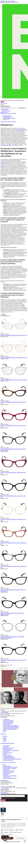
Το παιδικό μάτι (6, 773)
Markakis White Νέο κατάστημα (10, 767)
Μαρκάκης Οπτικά (7, 115)
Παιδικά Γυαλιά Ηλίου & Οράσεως (11, 727)
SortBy (2, 315)
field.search (3, 108)
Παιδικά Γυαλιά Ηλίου (8, 723)
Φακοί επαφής (6, 769)
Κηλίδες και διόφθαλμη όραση (10, 778)
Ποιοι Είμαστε (6, 745)
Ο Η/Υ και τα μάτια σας (8, 772)
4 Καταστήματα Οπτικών (8, 748)
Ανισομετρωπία (6, 776)
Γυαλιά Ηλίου (6, 719)
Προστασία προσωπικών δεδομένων (11, 750)
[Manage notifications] (25, 841)
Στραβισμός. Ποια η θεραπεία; (9, 775)
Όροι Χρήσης (6, 751)
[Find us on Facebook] (3, 803)
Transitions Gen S (7, 766)
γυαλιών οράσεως (20, 129)
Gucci (4, 737)
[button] (1, 337)
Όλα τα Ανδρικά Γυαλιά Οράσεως (10, 725)
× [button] (26, 818)
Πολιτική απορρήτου (7, 752)
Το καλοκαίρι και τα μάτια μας (9, 768)
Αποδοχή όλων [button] (7, 838)
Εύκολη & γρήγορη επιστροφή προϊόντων (12, 758)
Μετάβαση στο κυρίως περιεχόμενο (8, 113)
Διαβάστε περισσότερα (18, 827)
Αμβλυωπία (5, 774)
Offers (4, 730)
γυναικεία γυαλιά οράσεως (6, 145)
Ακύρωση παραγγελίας (8, 760)
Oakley (4, 738)
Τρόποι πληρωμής (7, 755)
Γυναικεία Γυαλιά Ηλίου (8, 720)
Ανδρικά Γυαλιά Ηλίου (8, 721)
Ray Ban (5, 736)
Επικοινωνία (6, 746)
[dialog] (14, 830)
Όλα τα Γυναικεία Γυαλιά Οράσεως (11, 726)
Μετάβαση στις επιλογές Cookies (8, 1)
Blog (4, 764)
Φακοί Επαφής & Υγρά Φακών (10, 729)
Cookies (5, 754)
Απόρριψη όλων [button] (20, 838)
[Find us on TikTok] (3, 806)
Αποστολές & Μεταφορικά (9, 757)
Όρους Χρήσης (12, 798)
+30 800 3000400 (4, 712)
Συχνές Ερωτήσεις (7, 749)
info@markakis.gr (4, 792)
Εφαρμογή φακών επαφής (8, 770)
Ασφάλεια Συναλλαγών (8, 756)
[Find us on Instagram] (3, 804)
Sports (4, 731)
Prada (4, 741)
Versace (5, 739)
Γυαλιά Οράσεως (7, 724)
